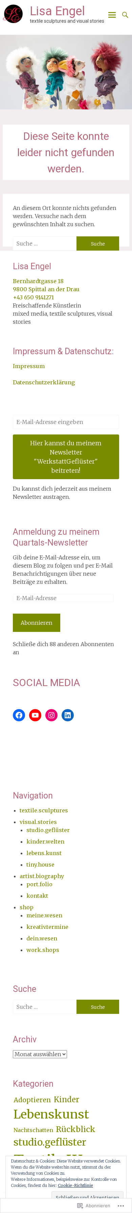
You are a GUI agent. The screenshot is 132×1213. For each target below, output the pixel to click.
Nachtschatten (33, 1130)
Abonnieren (36, 622)
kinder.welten (45, 841)
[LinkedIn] (68, 715)
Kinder (66, 1099)
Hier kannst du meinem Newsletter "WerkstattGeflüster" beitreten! (66, 456)
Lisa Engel (57, 11)
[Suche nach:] (45, 243)
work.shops (42, 949)
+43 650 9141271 (33, 297)
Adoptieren (32, 1100)
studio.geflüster (48, 830)
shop (27, 907)
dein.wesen (41, 938)
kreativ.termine (47, 926)
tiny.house (40, 864)
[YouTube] (35, 715)
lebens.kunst (44, 853)
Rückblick (75, 1129)
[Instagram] (51, 715)
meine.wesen (44, 915)
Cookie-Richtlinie (75, 1185)
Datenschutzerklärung (44, 382)
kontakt (37, 895)
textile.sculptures (44, 810)
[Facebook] (19, 715)
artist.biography (42, 876)
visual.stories (38, 821)
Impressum (29, 366)
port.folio (39, 884)
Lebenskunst (51, 1114)
